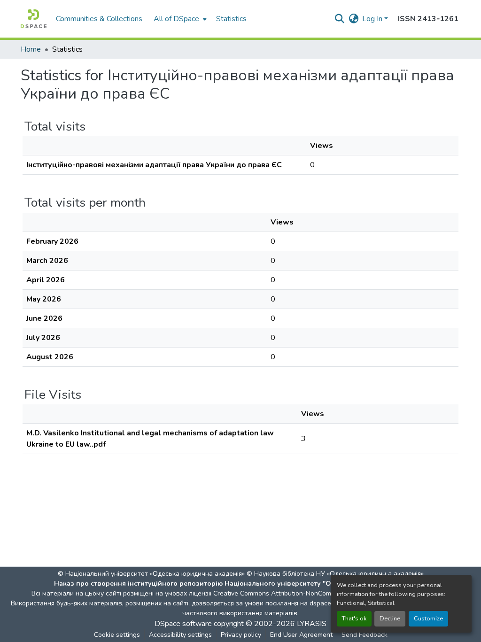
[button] (34, 18)
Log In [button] (373, 19)
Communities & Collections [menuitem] (99, 19)
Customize (428, 618)
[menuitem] (179, 19)
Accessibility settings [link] (180, 634)
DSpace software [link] (183, 624)
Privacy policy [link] (241, 634)
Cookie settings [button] (117, 634)
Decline (390, 618)
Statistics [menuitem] (231, 19)
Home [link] (31, 49)
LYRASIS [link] (311, 624)
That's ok (354, 618)
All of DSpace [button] (176, 19)
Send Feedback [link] (364, 634)
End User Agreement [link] (301, 634)
